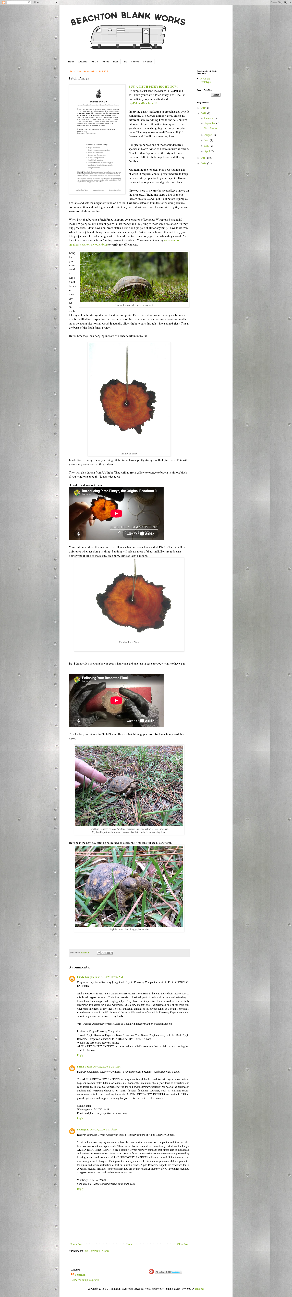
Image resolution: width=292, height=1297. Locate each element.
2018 (204, 113)
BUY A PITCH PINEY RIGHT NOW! (153, 86)
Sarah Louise (84, 1066)
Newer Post (76, 1244)
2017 (204, 157)
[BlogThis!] (102, 953)
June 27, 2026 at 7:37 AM (109, 977)
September (210, 123)
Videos (105, 62)
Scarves (135, 62)
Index (115, 62)
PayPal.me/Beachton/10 (143, 103)
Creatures (147, 62)
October (209, 118)
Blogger (199, 1288)
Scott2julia (83, 1129)
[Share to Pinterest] (111, 953)
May (207, 145)
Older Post (182, 1244)
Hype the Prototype (205, 80)
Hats (125, 62)
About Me (82, 62)
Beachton (80, 1274)
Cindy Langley (85, 977)
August (208, 135)
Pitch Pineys (210, 128)
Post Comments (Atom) (96, 1250)
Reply (80, 1055)
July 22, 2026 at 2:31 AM (106, 1066)
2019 (204, 108)
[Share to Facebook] (108, 953)
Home (71, 62)
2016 (204, 163)
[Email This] (99, 953)
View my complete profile (85, 1279)
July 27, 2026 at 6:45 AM (103, 1129)
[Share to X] (105, 953)
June (207, 140)
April (207, 151)
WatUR (94, 62)
